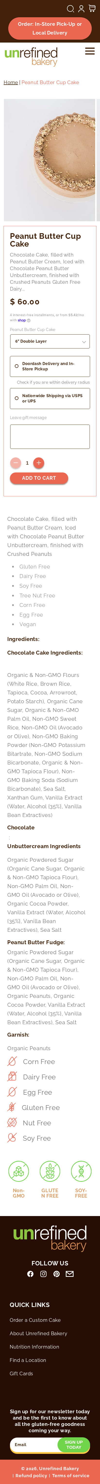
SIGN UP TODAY (74, 1445)
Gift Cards (21, 1374)
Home (11, 82)
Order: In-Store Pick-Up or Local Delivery (50, 28)
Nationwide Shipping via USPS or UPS (52, 398)
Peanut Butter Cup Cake (32, 329)
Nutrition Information (34, 1347)
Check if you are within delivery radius (53, 382)
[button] (70, 8)
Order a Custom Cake (35, 1320)
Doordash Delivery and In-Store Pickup (48, 366)
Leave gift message (28, 417)
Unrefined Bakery (59, 1468)
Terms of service (70, 1475)
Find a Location (28, 1360)
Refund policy (31, 1475)
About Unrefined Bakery (38, 1333)
